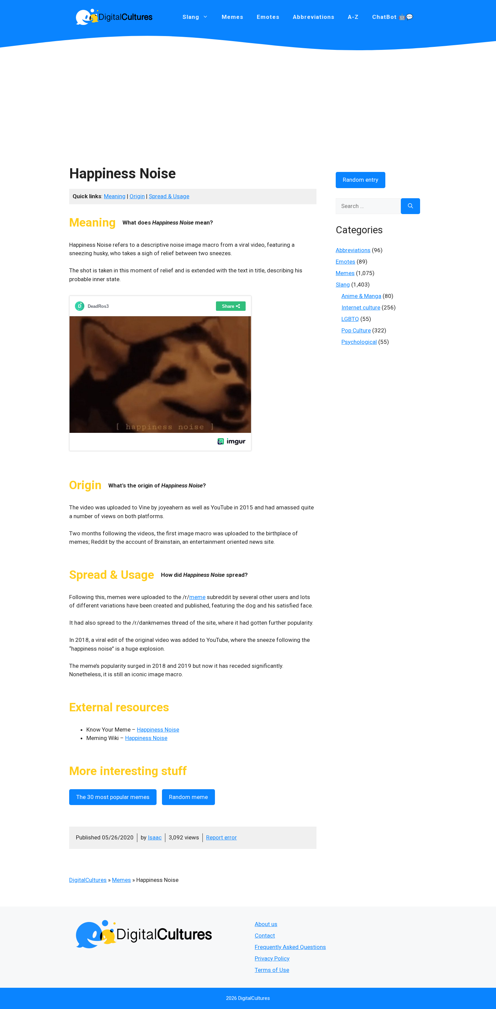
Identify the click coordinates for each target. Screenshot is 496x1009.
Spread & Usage (169, 196)
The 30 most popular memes (112, 797)
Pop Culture (356, 330)
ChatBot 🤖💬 (392, 16)
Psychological (359, 341)
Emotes (268, 16)
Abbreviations (313, 16)
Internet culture (360, 307)
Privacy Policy (272, 958)
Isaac (155, 837)
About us (266, 924)
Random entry (360, 179)
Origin (137, 196)
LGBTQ (350, 319)
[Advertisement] (248, 101)
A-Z (353, 16)
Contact (265, 935)
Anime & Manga (361, 296)
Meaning (115, 196)
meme (197, 597)
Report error (221, 837)
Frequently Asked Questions (290, 947)
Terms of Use (272, 970)
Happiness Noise (158, 729)
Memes (232, 16)
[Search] (410, 206)
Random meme (188, 797)
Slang (343, 284)
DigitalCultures (88, 880)
